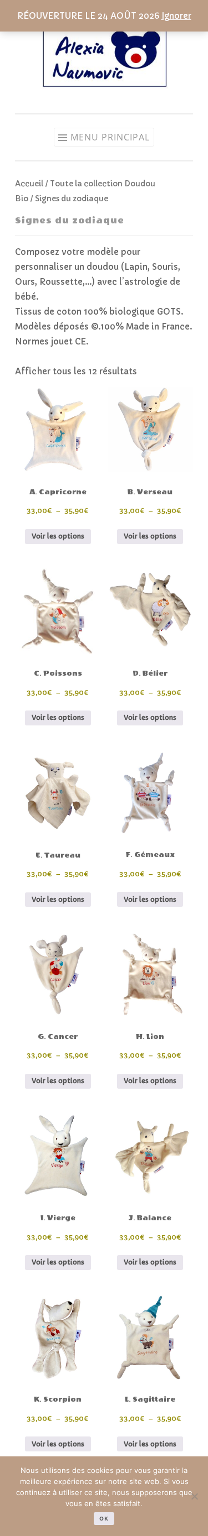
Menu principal (110, 137)
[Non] (194, 1496)
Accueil (29, 184)
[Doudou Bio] (104, 91)
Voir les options (58, 536)
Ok (104, 1518)
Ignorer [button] (176, 16)
